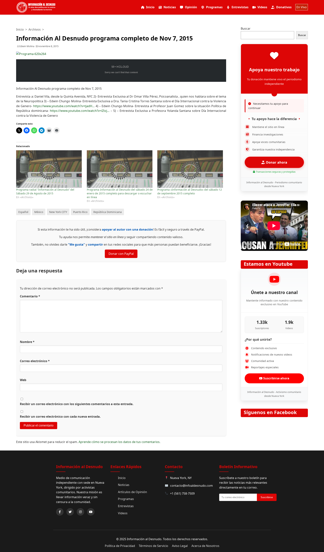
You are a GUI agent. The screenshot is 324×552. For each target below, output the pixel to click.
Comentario (30, 296)
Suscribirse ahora (275, 378)
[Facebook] (60, 512)
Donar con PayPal (121, 254)
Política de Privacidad (120, 546)
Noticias (170, 7)
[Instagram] (80, 512)
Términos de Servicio (153, 546)
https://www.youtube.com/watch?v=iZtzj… (80, 111)
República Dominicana (107, 212)
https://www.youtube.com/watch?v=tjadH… (64, 106)
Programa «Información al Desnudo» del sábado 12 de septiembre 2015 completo (189, 191)
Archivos (34, 29)
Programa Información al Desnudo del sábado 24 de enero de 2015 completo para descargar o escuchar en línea (120, 193)
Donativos (284, 7)
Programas (214, 7)
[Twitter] (70, 512)
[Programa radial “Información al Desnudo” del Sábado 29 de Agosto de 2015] (49, 169)
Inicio (150, 7)
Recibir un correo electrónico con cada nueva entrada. (60, 416)
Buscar (245, 28)
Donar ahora (276, 162)
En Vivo (301, 7)
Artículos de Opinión (132, 492)
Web (23, 380)
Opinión (191, 7)
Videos (262, 7)
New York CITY (58, 212)
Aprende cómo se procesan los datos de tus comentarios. (119, 442)
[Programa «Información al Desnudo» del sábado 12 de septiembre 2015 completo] (190, 169)
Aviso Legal (180, 546)
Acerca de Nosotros (205, 546)
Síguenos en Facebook (270, 412)
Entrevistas (240, 7)
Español (23, 212)
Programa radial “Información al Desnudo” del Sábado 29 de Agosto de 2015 (45, 191)
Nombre (27, 342)
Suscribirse (267, 497)
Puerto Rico (80, 212)
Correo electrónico (35, 361)
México (38, 212)
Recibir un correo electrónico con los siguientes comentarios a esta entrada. (77, 404)
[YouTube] (90, 512)
